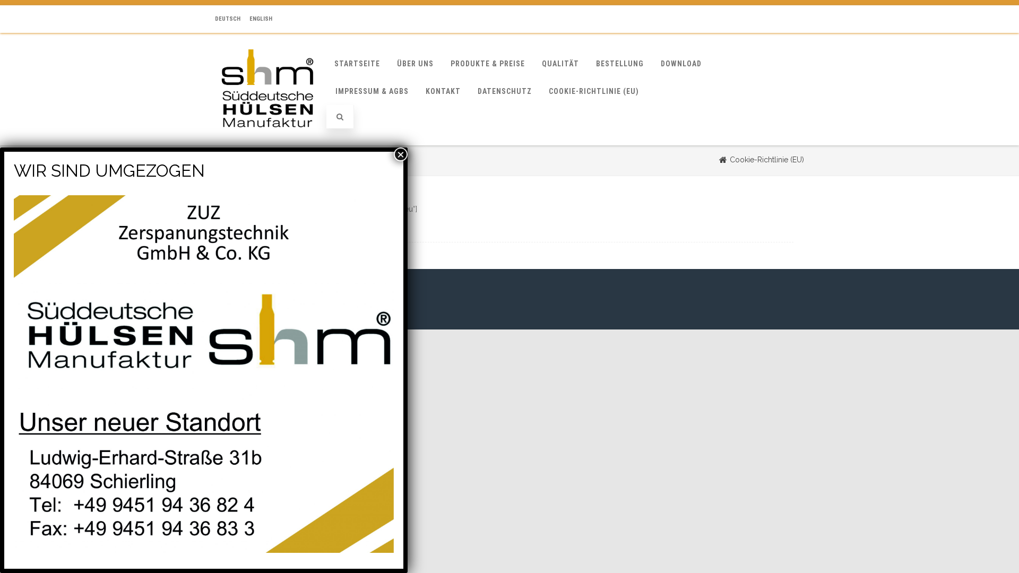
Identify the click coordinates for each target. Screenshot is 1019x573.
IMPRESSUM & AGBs (372, 91)
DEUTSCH (227, 18)
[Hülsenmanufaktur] (267, 141)
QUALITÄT (560, 63)
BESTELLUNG (620, 63)
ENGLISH (260, 18)
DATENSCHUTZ (505, 91)
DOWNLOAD (681, 63)
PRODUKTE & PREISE (488, 63)
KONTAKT (443, 91)
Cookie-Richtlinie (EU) (594, 91)
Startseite (357, 63)
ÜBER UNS (415, 63)
